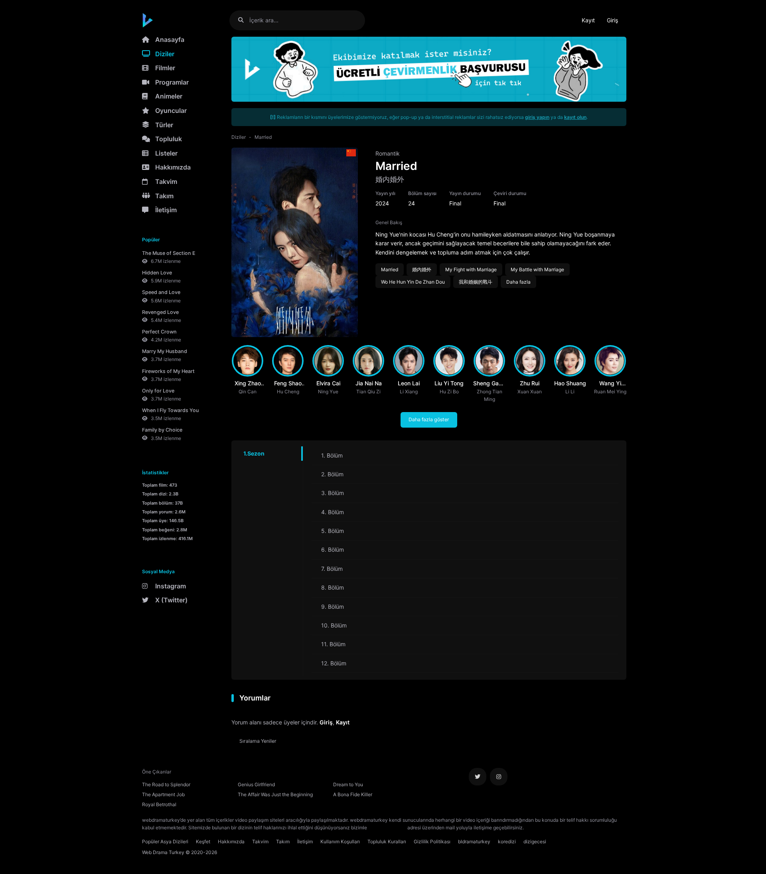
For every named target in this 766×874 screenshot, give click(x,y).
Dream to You (348, 784)
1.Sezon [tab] (254, 453)
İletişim (166, 210)
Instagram (170, 586)
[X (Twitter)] (477, 776)
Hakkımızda (173, 167)
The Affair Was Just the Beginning (275, 794)
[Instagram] (498, 776)
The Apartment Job (163, 794)
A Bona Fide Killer (352, 794)
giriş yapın (537, 117)
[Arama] (244, 20)
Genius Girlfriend (256, 784)
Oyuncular (171, 110)
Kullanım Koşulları (340, 841)
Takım (164, 196)
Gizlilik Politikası (432, 841)
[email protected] (387, 828)
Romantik (387, 153)
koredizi (507, 841)
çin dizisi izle (572, 828)
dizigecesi (534, 841)
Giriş (612, 20)
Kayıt (588, 20)
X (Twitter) (171, 600)
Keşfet (203, 841)
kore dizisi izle (541, 828)
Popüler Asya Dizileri (165, 841)
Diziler (164, 54)
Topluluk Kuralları (386, 841)
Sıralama (257, 741)
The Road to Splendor (166, 784)
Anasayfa (169, 39)
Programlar (172, 82)
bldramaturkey (474, 841)
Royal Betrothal (159, 804)
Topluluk (168, 139)
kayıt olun (575, 117)
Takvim (166, 181)
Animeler (168, 96)
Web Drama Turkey (163, 852)
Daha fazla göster (429, 419)
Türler (164, 125)
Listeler (166, 153)
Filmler (165, 68)
